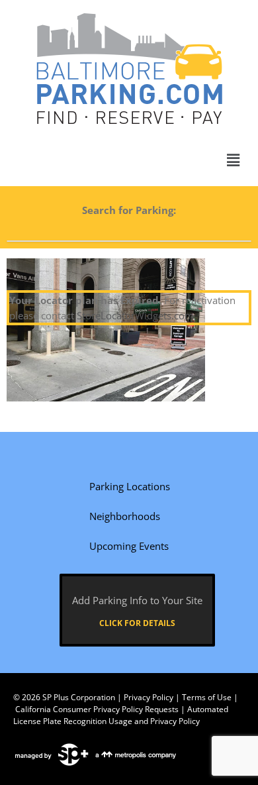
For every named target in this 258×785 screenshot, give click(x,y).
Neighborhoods (124, 516)
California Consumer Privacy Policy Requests (97, 709)
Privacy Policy (148, 697)
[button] (233, 160)
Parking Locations (129, 486)
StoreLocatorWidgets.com (135, 315)
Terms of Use (207, 697)
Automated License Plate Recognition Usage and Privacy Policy (120, 715)
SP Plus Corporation (78, 697)
